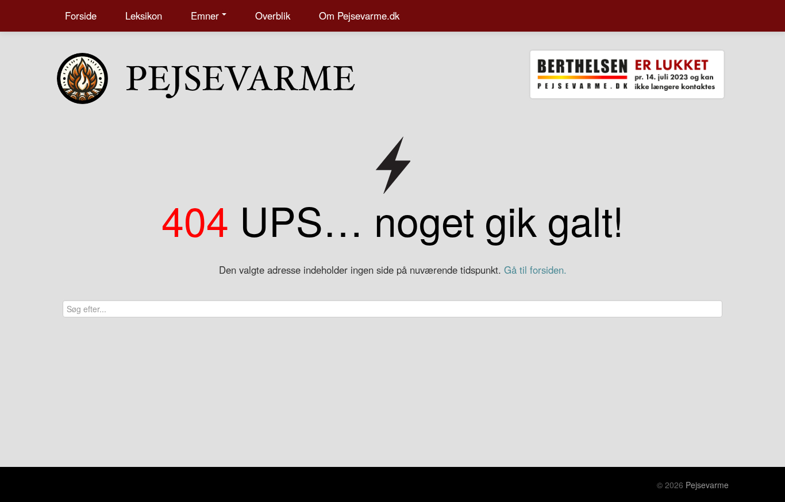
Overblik (272, 15)
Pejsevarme (707, 484)
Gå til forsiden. (535, 270)
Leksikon (143, 15)
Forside (81, 15)
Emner (205, 15)
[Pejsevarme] (228, 76)
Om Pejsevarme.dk (359, 15)
